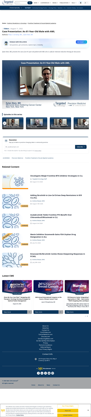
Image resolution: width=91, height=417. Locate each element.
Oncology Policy (52, 8)
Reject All (68, 410)
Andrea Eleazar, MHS (38, 201)
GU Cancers (80, 8)
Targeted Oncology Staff (39, 179)
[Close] (88, 410)
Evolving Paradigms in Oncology (16, 23)
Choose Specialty (15, 8)
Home (4, 23)
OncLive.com (45, 336)
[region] (45, 410)
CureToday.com (45, 332)
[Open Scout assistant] (81, 2)
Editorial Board (46, 347)
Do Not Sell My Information (45, 341)
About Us (45, 326)
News (48, 385)
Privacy (45, 343)
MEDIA (55, 3)
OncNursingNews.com (45, 339)
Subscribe (80, 147)
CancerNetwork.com (45, 334)
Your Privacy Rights (45, 349)
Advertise (45, 328)
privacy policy (38, 150)
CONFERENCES (45, 3)
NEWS (35, 3)
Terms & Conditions (45, 345)
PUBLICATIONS (64, 3)
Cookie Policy (20, 415)
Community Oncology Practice (39, 8)
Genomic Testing (71, 8)
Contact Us (45, 330)
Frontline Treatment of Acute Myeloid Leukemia (39, 158)
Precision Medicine (17, 158)
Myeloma (60, 8)
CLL (65, 8)
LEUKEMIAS (6, 158)
